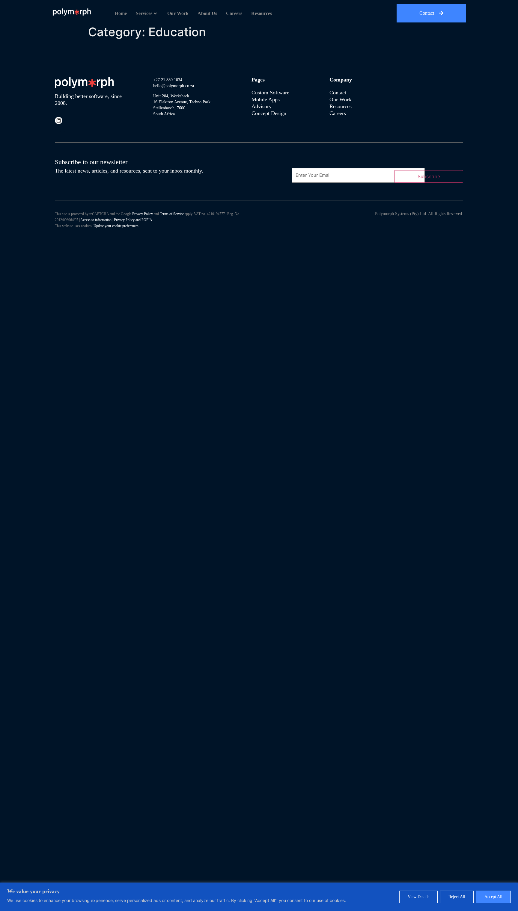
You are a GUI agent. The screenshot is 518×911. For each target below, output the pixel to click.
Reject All (456, 897)
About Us (207, 13)
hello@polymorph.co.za (173, 86)
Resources (261, 13)
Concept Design (269, 113)
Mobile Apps (266, 99)
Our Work (178, 13)
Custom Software (270, 93)
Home (121, 13)
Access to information (96, 220)
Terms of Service (172, 214)
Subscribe (429, 176)
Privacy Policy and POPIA (133, 220)
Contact (337, 93)
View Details (418, 897)
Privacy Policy (142, 214)
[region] (259, 897)
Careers (234, 13)
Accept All (493, 897)
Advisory (262, 106)
